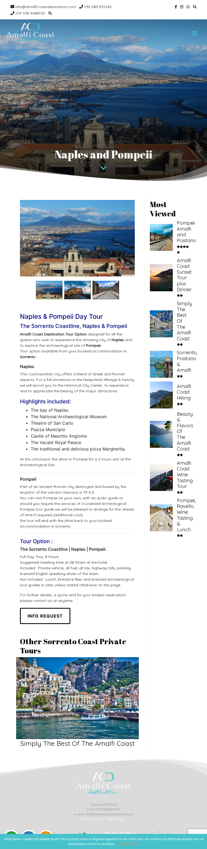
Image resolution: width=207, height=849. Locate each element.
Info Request (45, 616)
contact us (42, 600)
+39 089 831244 (97, 6)
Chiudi (123, 844)
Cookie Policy (115, 819)
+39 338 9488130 (29, 13)
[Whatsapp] (188, 6)
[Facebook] (176, 6)
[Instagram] (181, 6)
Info (135, 844)
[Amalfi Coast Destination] (30, 32)
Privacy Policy (92, 819)
